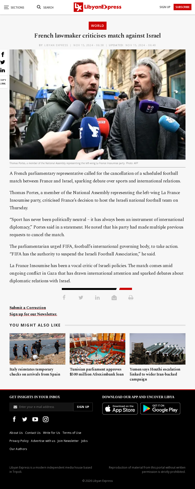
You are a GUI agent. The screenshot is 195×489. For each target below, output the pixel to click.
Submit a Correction (28, 308)
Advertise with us (43, 441)
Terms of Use (72, 433)
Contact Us (33, 433)
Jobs (84, 441)
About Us (16, 433)
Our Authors (18, 449)
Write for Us (51, 433)
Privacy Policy (19, 441)
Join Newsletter (68, 441)
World (97, 25)
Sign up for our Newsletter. (33, 314)
